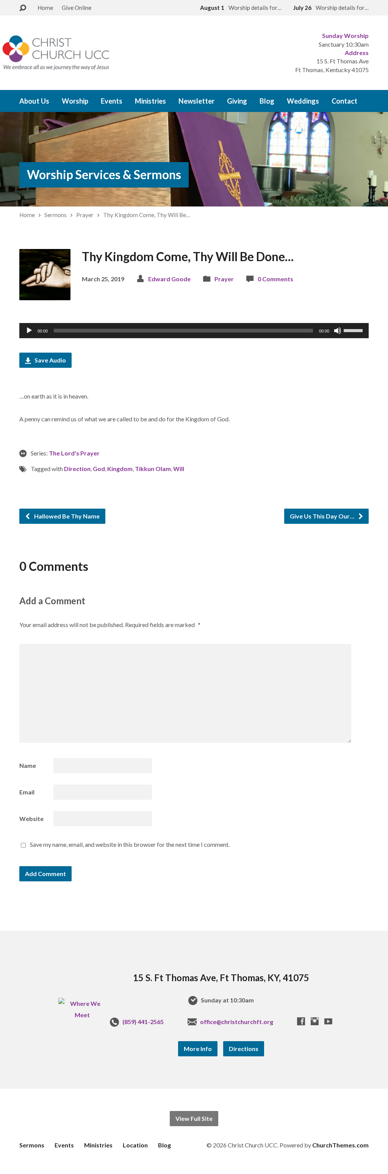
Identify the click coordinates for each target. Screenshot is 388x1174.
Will (178, 468)
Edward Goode (169, 278)
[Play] (29, 330)
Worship (75, 101)
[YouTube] (328, 1021)
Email (26, 792)
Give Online (76, 7)
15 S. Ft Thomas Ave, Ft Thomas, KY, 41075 (221, 977)
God (99, 468)
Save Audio (49, 360)
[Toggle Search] (22, 8)
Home (45, 7)
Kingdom (120, 468)
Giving (237, 101)
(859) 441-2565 (143, 1021)
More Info (198, 1048)
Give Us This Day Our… (322, 516)
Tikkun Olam (153, 468)
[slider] (354, 330)
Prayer (85, 214)
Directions (243, 1048)
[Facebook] (301, 1021)
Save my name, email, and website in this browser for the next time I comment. (130, 844)
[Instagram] (315, 1021)
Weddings (303, 101)
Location (135, 1145)
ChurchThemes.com (340, 1145)
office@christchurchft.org (236, 1021)
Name (27, 765)
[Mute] (337, 330)
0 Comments (275, 278)
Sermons (55, 214)
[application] (194, 330)
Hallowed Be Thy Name (66, 516)
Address (357, 52)
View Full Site (194, 1118)
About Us (34, 101)
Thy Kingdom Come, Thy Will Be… (146, 214)
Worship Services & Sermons (104, 174)
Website (31, 818)
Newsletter (196, 101)
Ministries (150, 101)
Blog (267, 101)
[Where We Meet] (82, 1014)
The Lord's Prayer (74, 453)
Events (111, 101)
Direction (77, 468)
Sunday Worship (345, 35)
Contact (344, 101)
